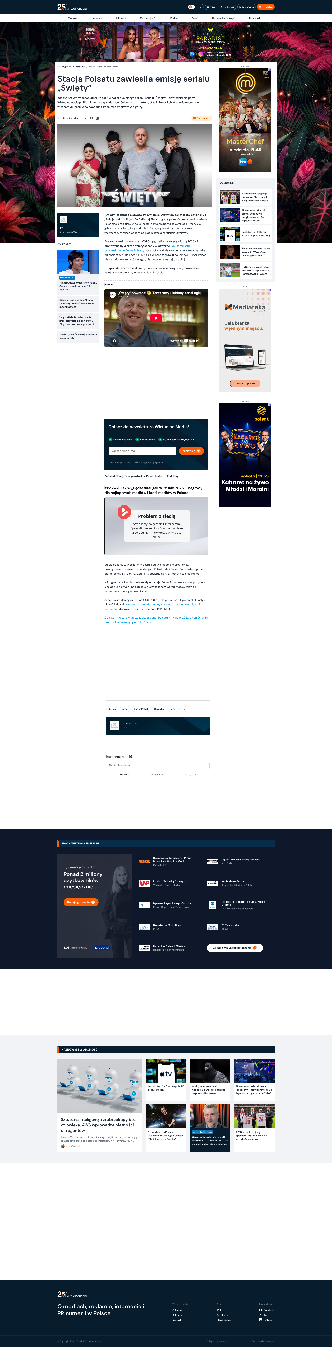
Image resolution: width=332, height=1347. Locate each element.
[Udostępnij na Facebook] (93, 118)
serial (125, 708)
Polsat (173, 708)
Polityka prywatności (217, 1341)
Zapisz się (188, 451)
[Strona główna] (72, 7)
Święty (112, 708)
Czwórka (159, 708)
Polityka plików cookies (263, 1341)
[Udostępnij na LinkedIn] (97, 118)
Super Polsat (141, 708)
